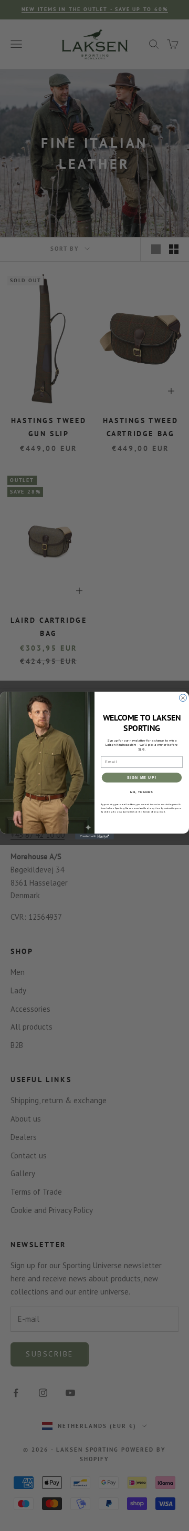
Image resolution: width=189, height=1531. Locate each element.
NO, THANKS (141, 792)
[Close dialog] (183, 697)
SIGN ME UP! (141, 777)
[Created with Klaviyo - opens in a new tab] (94, 836)
